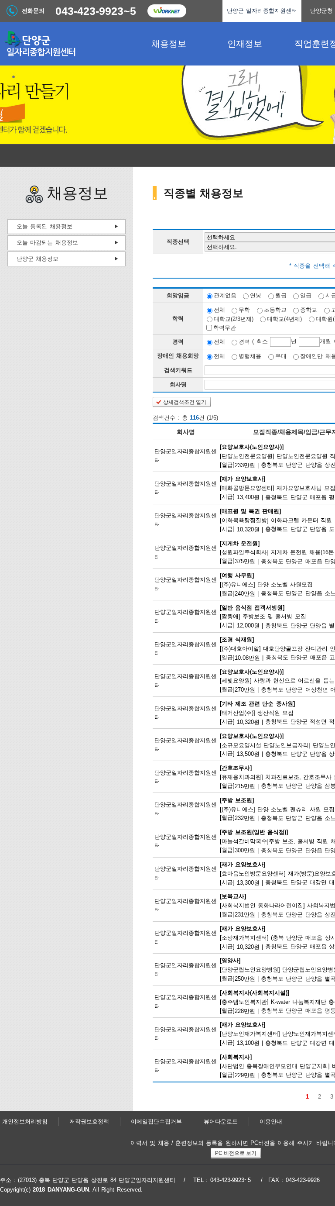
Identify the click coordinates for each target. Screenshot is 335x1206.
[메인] (65, 43)
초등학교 (275, 310)
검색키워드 (178, 370)
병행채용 (250, 356)
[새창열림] (166, 11)
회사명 (178, 384)
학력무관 (224, 327)
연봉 (255, 295)
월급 (281, 295)
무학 (244, 310)
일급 (305, 295)
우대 (281, 356)
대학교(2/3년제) (233, 318)
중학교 (308, 310)
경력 (244, 341)
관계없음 (225, 295)
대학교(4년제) (284, 318)
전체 (219, 310)
